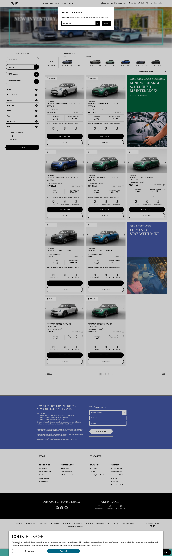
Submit (106, 23)
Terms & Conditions (165, 546)
